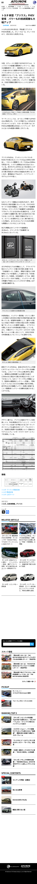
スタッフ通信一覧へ (28, 681)
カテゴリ (4, 501)
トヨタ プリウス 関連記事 (10, 490)
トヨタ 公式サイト (8, 494)
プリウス (19, 504)
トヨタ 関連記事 (7, 492)
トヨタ (3, 504)
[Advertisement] (18, 617)
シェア (3, 509)
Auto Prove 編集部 (31, 25)
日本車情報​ (6, 25)
